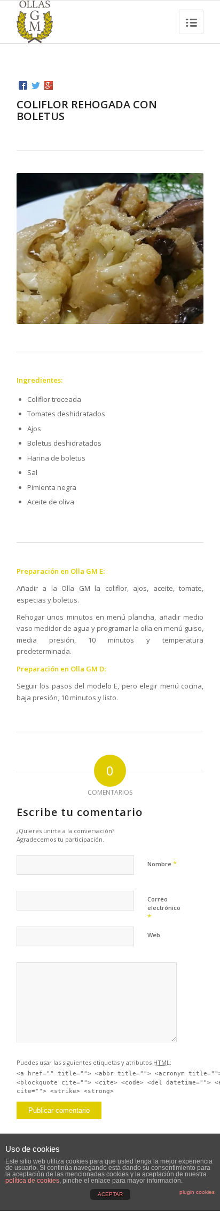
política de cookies (32, 1180)
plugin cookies (197, 1192)
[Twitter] (35, 85)
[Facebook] (23, 85)
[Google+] (48, 85)
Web (153, 935)
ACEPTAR (110, 1194)
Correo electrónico (163, 908)
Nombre (162, 863)
